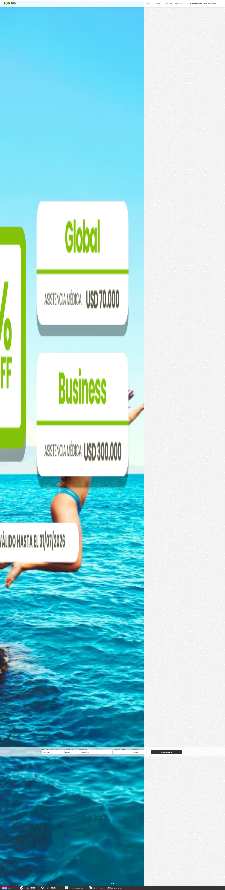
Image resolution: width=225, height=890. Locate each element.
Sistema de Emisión (209, 3)
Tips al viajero (168, 3)
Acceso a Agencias (196, 3)
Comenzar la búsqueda (166, 752)
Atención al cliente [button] (180, 3)
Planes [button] (158, 3)
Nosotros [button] (150, 3)
